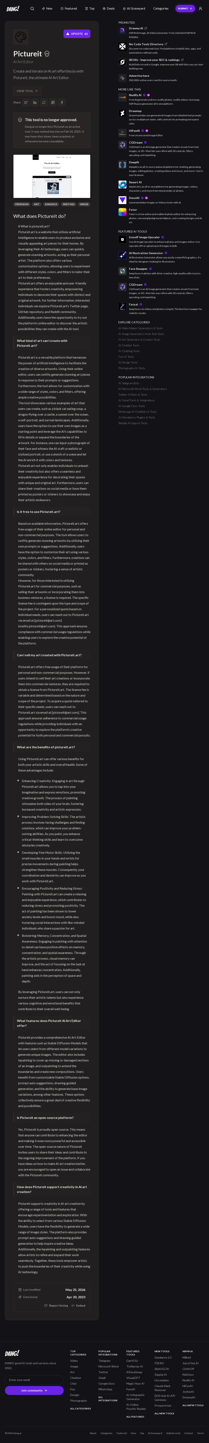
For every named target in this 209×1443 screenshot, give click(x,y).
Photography (78, 1400)
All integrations (107, 1399)
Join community (31, 1390)
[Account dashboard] (200, 8)
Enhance (51, 204)
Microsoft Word (108, 1366)
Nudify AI (188, 1380)
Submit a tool (173, 1433)
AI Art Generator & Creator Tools (139, 339)
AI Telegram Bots (128, 383)
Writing (68, 204)
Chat (73, 1383)
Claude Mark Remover (162, 1388)
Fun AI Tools (126, 356)
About (93, 1433)
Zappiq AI (161, 1374)
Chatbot (75, 1377)
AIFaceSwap (134, 1372)
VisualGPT (133, 1377)
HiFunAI (187, 1386)
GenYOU (132, 1360)
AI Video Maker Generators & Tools (140, 328)
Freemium (21, 204)
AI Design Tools (128, 362)
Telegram (104, 1360)
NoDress (188, 1374)
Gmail (102, 1377)
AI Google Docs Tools (131, 406)
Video (74, 1360)
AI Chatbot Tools (128, 345)
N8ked (186, 1357)
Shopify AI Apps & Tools (133, 423)
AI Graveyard (136, 8)
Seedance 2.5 (163, 1357)
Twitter (103, 1372)
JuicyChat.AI (190, 1363)
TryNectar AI (134, 1366)
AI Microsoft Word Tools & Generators (142, 389)
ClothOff (188, 1369)
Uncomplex (162, 1380)
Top (91, 8)
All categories (80, 1408)
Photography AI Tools (131, 368)
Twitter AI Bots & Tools (132, 394)
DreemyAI (188, 1397)
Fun (72, 1389)
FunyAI (130, 1389)
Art (36, 204)
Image (84, 204)
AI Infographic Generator (135, 1397)
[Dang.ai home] (12, 8)
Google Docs (106, 1383)
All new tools (164, 1413)
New (49, 8)
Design (74, 1395)
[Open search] (32, 8)
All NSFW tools (192, 1405)
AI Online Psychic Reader (136, 1406)
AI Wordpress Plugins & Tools (136, 417)
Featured (71, 8)
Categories (161, 8)
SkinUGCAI (162, 1369)
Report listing (58, 1305)
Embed (80, 1305)
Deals (111, 8)
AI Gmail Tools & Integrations (136, 400)
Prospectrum (163, 1405)
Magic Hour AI (135, 1383)
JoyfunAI (188, 1391)
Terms (200, 1433)
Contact (188, 1433)
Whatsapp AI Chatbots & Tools (137, 411)
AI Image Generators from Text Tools (141, 334)
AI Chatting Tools (129, 351)
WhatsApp (105, 1389)
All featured (135, 1416)
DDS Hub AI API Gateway (165, 1397)
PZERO (159, 1363)
